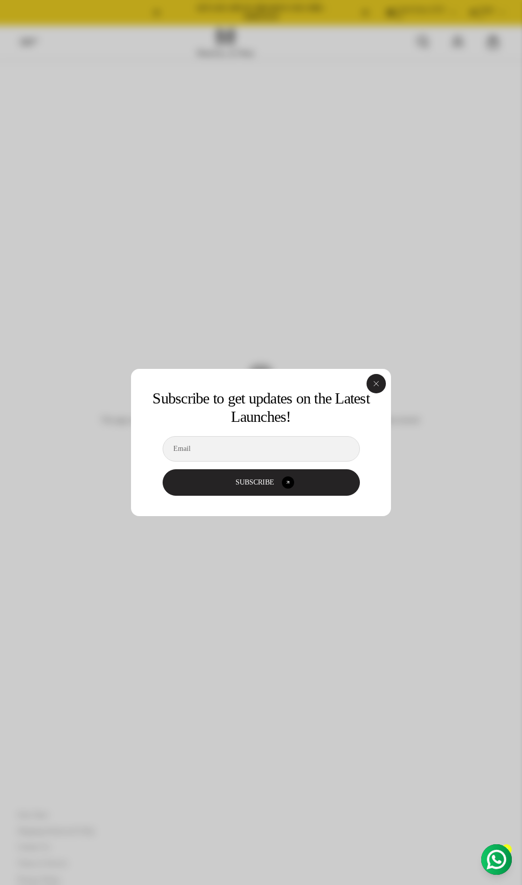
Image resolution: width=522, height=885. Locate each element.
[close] (376, 383)
